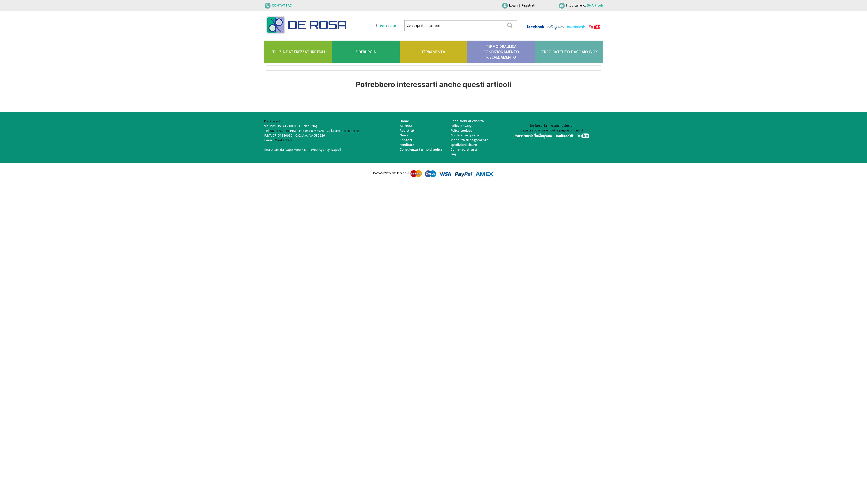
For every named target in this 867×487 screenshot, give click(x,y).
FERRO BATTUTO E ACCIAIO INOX (569, 51)
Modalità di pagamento (469, 140)
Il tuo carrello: (584, 5)
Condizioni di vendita (467, 121)
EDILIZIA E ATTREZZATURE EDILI (298, 51)
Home (404, 121)
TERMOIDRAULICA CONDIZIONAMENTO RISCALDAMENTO (501, 52)
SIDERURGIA (366, 51)
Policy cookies (461, 130)
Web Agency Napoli (326, 149)
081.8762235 (279, 131)
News (404, 135)
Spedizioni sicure (463, 144)
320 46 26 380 (351, 131)
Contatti (406, 140)
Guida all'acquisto (464, 135)
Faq (453, 154)
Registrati (528, 5)
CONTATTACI (282, 5)
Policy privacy (461, 126)
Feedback (407, 144)
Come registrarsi (463, 149)
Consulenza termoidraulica (421, 149)
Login (513, 5)
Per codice (388, 25)
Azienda (406, 126)
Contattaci (283, 140)
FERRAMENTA (433, 51)
